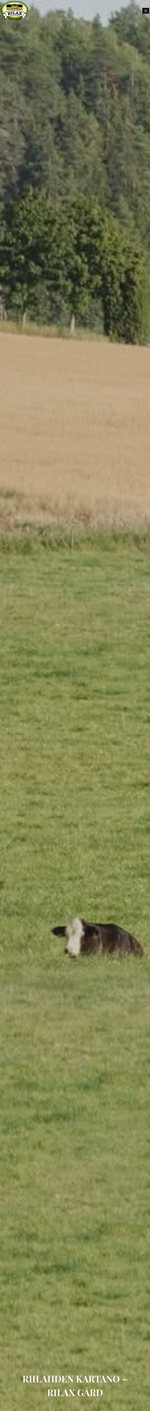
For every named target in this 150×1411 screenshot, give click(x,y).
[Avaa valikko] (145, 11)
